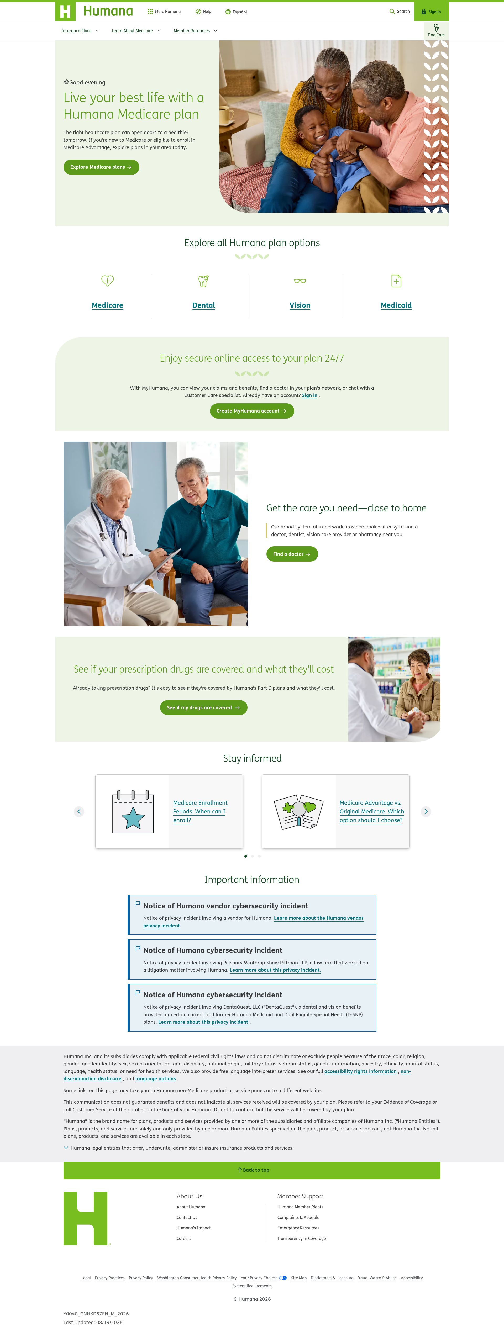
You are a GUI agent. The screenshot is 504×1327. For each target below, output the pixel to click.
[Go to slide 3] (259, 856)
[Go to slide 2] (252, 856)
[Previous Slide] (79, 811)
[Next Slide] (426, 811)
